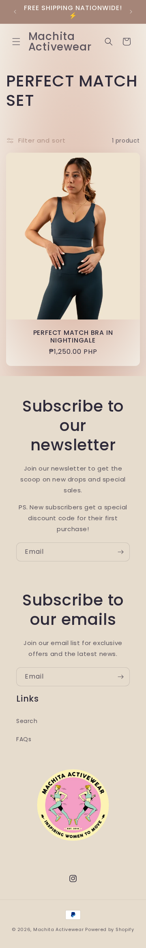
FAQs (23, 739)
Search (27, 721)
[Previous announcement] (15, 12)
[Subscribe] (120, 551)
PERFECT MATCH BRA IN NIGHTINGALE (73, 336)
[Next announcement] (131, 12)
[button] (16, 41)
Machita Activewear (58, 929)
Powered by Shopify (109, 929)
